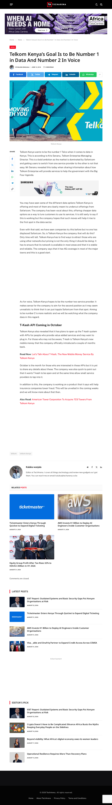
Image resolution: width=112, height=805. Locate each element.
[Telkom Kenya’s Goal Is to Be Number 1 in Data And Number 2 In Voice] (56, 110)
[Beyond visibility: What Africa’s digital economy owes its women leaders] (17, 742)
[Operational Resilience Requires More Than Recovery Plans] (17, 757)
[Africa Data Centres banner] (56, 24)
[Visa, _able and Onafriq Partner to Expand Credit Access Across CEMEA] (17, 646)
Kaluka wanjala (23, 67)
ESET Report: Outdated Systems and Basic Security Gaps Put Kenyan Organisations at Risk (61, 600)
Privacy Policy (59, 798)
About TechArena (43, 798)
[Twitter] (12, 164)
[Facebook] (12, 158)
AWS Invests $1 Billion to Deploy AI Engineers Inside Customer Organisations (78, 524)
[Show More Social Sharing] (99, 74)
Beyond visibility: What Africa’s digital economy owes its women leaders (62, 739)
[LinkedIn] (12, 170)
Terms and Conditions (77, 798)
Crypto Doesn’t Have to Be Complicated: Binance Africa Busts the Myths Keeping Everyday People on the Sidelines (63, 726)
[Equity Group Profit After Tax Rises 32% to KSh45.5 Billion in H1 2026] (32, 546)
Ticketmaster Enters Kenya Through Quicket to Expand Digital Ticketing (28, 524)
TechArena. (51, 792)
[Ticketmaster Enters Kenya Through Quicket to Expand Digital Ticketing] (32, 506)
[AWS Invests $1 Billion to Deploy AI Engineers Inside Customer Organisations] (80, 506)
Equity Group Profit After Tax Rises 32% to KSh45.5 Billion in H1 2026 (30, 564)
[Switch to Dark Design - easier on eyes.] (96, 4)
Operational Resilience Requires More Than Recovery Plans (56, 753)
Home (31, 798)
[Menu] (11, 4)
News (13, 47)
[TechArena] (56, 4)
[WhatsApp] (12, 176)
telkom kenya (25, 454)
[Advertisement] (62, 277)
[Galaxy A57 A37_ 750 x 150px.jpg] (59, 195)
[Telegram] (12, 183)
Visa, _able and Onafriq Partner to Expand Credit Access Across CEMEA (62, 642)
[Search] (101, 4)
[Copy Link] (12, 189)
